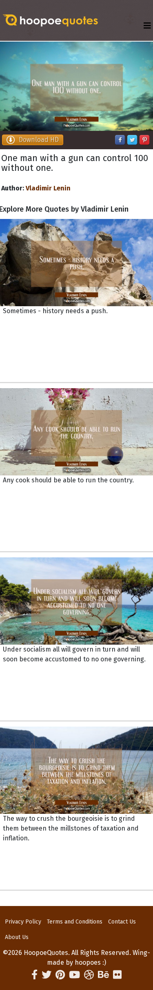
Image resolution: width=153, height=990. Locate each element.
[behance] (103, 975)
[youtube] (74, 975)
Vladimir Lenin (48, 188)
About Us (17, 937)
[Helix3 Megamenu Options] (147, 26)
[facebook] (34, 975)
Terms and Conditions (74, 921)
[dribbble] (89, 975)
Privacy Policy (23, 921)
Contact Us (122, 921)
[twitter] (46, 975)
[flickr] (117, 975)
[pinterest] (60, 975)
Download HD (39, 140)
